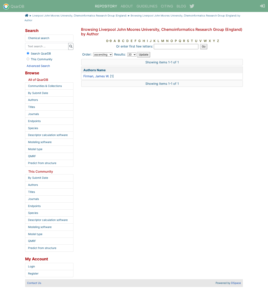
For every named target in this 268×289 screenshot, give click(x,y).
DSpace (236, 282)
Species (33, 128)
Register (33, 273)
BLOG (181, 6)
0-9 (109, 41)
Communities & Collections (45, 86)
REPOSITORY (106, 6)
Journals (33, 114)
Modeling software (40, 142)
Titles (31, 106)
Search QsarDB (41, 53)
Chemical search (38, 38)
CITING (167, 6)
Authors (33, 99)
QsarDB (17, 6)
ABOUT (127, 6)
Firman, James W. (96, 76)
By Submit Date (38, 93)
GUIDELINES (147, 6)
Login (31, 266)
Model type (35, 149)
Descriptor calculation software (48, 135)
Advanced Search (38, 65)
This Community (41, 59)
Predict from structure (42, 163)
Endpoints (34, 121)
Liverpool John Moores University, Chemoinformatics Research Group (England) (79, 15)
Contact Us (34, 282)
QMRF (32, 156)
